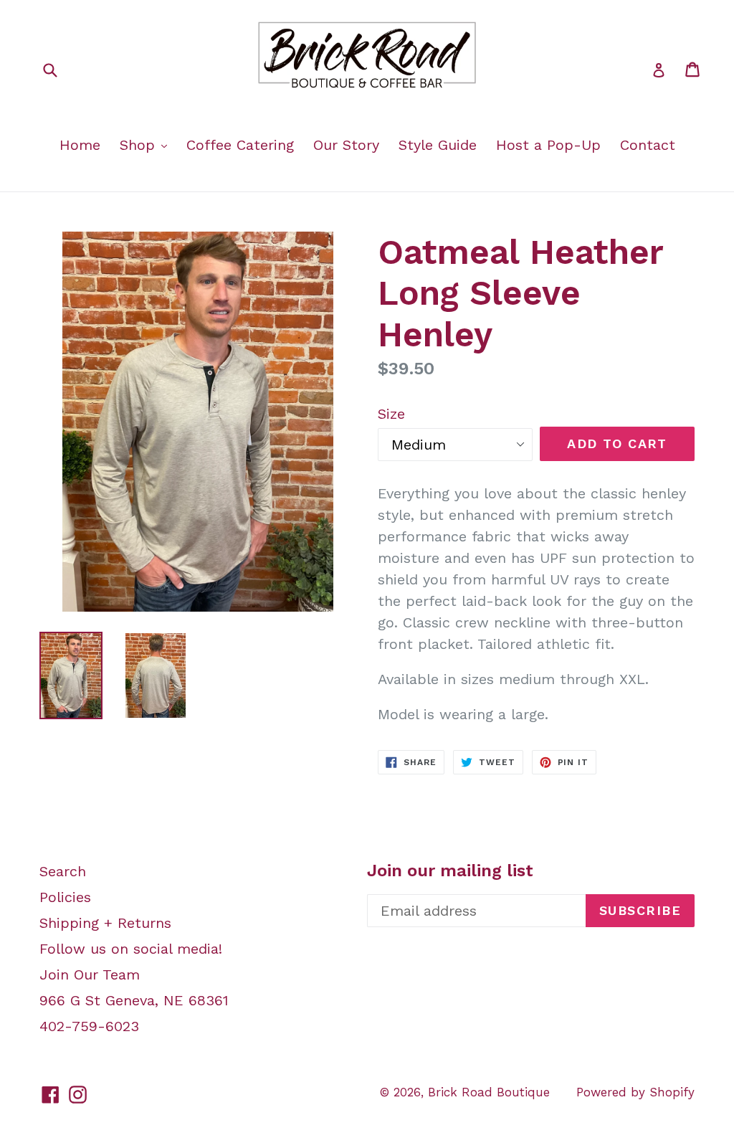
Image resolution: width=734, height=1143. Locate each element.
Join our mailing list (450, 870)
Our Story (346, 144)
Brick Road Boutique (489, 1092)
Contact (647, 144)
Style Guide (438, 144)
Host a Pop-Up (548, 144)
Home (79, 144)
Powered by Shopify (635, 1092)
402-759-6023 (89, 1026)
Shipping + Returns (105, 922)
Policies (65, 897)
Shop (140, 144)
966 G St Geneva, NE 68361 (134, 1000)
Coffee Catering (240, 144)
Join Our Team (89, 974)
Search (62, 871)
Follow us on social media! (130, 948)
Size (391, 413)
